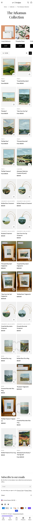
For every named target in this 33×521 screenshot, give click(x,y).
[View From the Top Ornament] (24, 219)
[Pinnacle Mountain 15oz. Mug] (8, 374)
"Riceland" (4, 111)
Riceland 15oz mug (6, 358)
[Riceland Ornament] (8, 219)
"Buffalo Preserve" (6, 171)
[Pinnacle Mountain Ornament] (24, 312)
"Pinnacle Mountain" (22, 141)
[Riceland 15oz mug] (8, 344)
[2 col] (30, 53)
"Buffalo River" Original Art (24, 294)
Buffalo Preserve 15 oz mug (8, 452)
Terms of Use (20, 490)
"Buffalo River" (5, 141)
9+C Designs (16, 2)
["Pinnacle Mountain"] (24, 127)
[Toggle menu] (1, 2)
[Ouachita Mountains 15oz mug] (24, 406)
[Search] (28, 2)
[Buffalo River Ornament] (8, 189)
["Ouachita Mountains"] (24, 67)
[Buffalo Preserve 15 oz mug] (8, 438)
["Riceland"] (8, 97)
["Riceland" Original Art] (24, 374)
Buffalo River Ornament (7, 203)
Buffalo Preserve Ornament (24, 203)
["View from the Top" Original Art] (8, 281)
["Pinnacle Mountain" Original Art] (8, 251)
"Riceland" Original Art (23, 387)
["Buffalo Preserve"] (8, 157)
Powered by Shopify (18, 514)
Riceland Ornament (6, 233)
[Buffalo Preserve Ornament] (24, 189)
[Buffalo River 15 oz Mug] (24, 344)
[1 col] (26, 53)
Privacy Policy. (28, 490)
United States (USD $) (9, 500)
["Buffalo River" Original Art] (24, 281)
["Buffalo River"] (8, 127)
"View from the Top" (22, 111)
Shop (5, 46)
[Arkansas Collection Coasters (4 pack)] (24, 157)
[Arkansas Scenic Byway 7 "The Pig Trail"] (24, 438)
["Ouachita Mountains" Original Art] (24, 251)
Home (5, 7)
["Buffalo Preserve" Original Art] (8, 406)
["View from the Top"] (24, 97)
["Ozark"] (8, 67)
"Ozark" (3, 81)
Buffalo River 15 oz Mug (23, 358)
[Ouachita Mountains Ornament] (8, 312)
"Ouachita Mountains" (23, 81)
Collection (12, 7)
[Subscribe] (30, 486)
